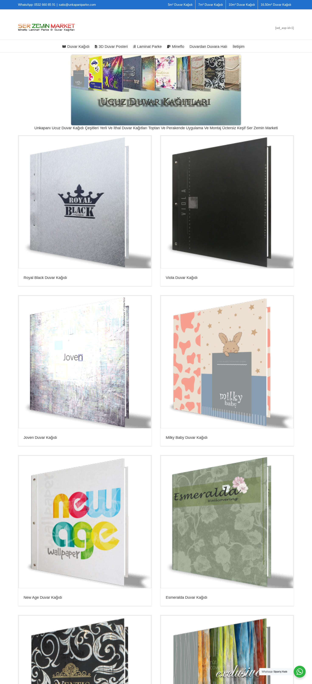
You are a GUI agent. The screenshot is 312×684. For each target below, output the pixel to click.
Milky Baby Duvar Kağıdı (187, 437)
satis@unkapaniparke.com (77, 4)
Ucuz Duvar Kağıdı (68, 128)
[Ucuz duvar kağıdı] (156, 56)
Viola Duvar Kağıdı (182, 278)
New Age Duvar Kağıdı (43, 597)
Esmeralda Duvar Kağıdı (186, 597)
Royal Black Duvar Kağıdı (45, 278)
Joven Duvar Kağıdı (40, 437)
